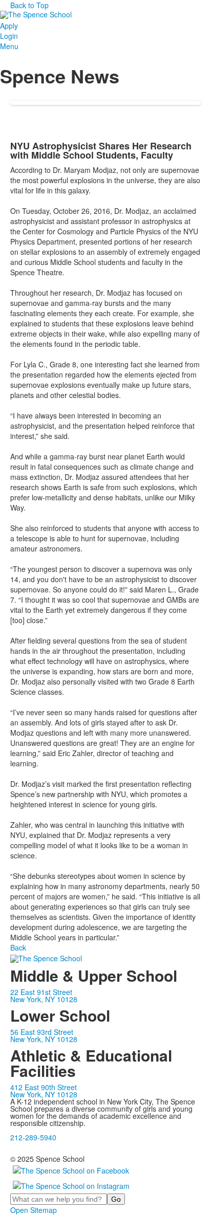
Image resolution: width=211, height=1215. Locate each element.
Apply (9, 25)
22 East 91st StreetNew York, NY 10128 (43, 995)
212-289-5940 (33, 1137)
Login (9, 36)
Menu (9, 46)
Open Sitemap (33, 1210)
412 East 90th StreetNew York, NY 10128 (43, 1090)
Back (18, 947)
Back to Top (29, 5)
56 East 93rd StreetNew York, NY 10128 (43, 1035)
